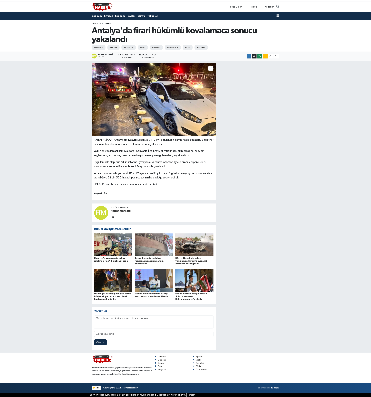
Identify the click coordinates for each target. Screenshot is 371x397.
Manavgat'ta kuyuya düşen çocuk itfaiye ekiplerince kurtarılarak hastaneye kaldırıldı (112, 296)
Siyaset (108, 16)
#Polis (187, 47)
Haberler (96, 23)
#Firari (142, 47)
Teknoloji (152, 16)
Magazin (162, 369)
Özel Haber (201, 369)
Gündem (97, 16)
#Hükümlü (156, 47)
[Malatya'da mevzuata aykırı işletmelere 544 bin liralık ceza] (113, 245)
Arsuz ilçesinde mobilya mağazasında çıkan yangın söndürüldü (149, 261)
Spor (160, 366)
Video (254, 7)
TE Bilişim (275, 388)
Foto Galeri (236, 7)
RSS (98, 388)
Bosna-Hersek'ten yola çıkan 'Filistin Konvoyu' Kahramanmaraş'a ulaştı (191, 296)
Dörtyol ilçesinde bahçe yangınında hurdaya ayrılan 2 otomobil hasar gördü (191, 261)
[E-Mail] (113, 217)
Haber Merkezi (121, 210)
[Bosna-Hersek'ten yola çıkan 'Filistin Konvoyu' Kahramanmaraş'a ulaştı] (194, 280)
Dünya (141, 16)
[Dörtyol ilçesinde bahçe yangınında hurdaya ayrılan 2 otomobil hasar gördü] (194, 245)
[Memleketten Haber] (102, 6)
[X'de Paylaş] (254, 56)
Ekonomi (120, 16)
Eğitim (198, 366)
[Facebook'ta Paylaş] (249, 56)
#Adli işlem (98, 47)
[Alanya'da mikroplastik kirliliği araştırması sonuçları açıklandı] (154, 280)
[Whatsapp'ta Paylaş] (259, 56)
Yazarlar (269, 7)
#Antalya (113, 47)
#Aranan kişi (128, 47)
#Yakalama (201, 47)
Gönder (100, 342)
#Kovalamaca (172, 47)
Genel (107, 23)
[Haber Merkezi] (101, 213)
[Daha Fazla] (265, 56)
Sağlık (131, 16)
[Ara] (277, 7)
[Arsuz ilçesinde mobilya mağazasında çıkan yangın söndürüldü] (154, 245)
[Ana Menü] (278, 16)
